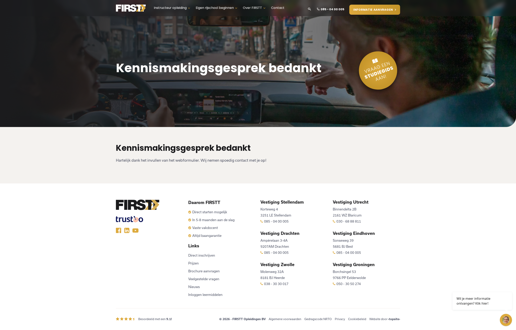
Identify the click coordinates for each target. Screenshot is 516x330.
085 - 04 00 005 (332, 9)
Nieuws (194, 287)
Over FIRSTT (252, 8)
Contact (277, 8)
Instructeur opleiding (170, 8)
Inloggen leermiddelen (205, 295)
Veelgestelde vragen (203, 279)
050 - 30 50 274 (348, 284)
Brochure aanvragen (204, 271)
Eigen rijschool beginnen (215, 8)
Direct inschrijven (201, 255)
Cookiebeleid (357, 319)
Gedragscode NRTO (318, 319)
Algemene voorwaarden (285, 319)
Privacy (340, 319)
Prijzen (193, 263)
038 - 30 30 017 (276, 284)
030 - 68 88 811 (348, 221)
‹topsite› (394, 319)
